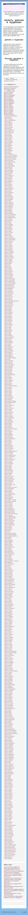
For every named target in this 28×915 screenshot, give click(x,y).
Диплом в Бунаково (8, 740)
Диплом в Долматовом (9, 773)
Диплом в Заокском (8, 811)
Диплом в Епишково (9, 136)
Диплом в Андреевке (9, 122)
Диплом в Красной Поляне (10, 374)
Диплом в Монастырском (10, 287)
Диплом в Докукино (8, 549)
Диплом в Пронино (8, 675)
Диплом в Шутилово (9, 665)
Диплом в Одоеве (8, 815)
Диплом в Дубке (8, 777)
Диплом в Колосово (8, 189)
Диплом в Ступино (8, 648)
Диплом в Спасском (9, 458)
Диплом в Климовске (9, 102)
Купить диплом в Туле (9, 89)
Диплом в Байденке (8, 720)
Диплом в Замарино (9, 611)
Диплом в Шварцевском (9, 129)
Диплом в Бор (7, 531)
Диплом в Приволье (8, 586)
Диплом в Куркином (8, 812)
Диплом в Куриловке (9, 367)
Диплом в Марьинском (9, 356)
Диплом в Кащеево (8, 317)
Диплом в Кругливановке (9, 510)
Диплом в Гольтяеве (9, 573)
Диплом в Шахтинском (9, 131)
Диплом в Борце (8, 530)
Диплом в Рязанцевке (9, 470)
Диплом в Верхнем (8, 602)
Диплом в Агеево (8, 117)
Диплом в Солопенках (9, 658)
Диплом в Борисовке (9, 427)
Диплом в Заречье (8, 609)
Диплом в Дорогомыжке (9, 563)
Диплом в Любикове (8, 218)
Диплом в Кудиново (8, 843)
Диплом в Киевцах (8, 195)
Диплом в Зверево (8, 383)
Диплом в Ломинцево (9, 224)
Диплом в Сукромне (9, 644)
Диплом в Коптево (8, 378)
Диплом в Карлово (8, 309)
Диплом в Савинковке (9, 463)
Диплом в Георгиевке (9, 232)
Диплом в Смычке (8, 243)
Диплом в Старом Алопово (10, 238)
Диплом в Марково (8, 355)
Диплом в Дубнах (8, 809)
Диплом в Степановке (9, 750)
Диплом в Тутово (8, 406)
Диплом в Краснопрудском (10, 850)
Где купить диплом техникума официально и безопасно (11, 87)
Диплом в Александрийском (10, 120)
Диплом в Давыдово (9, 349)
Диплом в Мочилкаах (9, 291)
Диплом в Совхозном (9, 241)
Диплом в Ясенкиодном (9, 626)
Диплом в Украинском (9, 605)
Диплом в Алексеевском (9, 718)
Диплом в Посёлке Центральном (11, 670)
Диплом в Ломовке (8, 714)
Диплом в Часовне (8, 555)
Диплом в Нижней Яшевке (10, 516)
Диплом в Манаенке (8, 498)
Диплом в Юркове (8, 627)
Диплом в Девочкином (9, 772)
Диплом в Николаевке (9, 285)
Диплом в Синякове (8, 460)
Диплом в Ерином (8, 782)
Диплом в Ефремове (9, 100)
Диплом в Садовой (8, 260)
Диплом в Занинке (8, 612)
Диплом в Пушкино (8, 641)
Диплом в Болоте (8, 430)
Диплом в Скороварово (9, 662)
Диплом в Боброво (8, 537)
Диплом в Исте (7, 566)
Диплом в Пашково (8, 277)
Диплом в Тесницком (9, 669)
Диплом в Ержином (8, 783)
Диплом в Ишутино (8, 321)
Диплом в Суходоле (8, 647)
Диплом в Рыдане (8, 467)
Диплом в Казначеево (9, 196)
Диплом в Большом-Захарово (10, 534)
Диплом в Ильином (8, 230)
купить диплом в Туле (13, 35)
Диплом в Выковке (8, 625)
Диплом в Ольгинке (8, 691)
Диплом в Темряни (8, 410)
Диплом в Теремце (8, 409)
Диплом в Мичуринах (9, 207)
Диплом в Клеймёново (9, 522)
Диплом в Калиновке (9, 822)
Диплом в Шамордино (9, 250)
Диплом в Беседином (9, 434)
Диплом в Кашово (8, 306)
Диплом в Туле (7, 800)
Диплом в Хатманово (9, 202)
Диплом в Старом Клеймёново (11, 651)
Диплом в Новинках (8, 595)
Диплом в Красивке (8, 840)
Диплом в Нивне (8, 485)
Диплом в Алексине (8, 92)
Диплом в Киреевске (9, 103)
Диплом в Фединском (9, 342)
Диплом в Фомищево (9, 141)
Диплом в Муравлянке (9, 687)
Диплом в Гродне (8, 334)
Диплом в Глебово (8, 139)
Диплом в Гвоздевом (9, 796)
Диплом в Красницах (9, 707)
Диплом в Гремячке (8, 572)
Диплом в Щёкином (8, 804)
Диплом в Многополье (9, 292)
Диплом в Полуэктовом (9, 476)
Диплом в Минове (8, 495)
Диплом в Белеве (8, 441)
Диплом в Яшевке (8, 606)
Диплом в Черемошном (9, 417)
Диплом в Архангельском (10, 719)
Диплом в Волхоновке (9, 755)
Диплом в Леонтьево (9, 362)
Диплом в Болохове (8, 96)
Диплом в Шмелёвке (9, 462)
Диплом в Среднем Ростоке (10, 455)
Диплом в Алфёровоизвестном (11, 451)
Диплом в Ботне (8, 152)
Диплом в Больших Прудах (10, 161)
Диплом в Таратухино (9, 412)
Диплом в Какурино (8, 316)
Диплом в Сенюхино (9, 255)
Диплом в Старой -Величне (10, 239)
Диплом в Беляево (8, 440)
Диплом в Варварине (9, 620)
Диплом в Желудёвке (9, 616)
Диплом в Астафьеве (9, 445)
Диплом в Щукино (8, 149)
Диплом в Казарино (8, 829)
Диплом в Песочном (9, 477)
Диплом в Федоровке (9, 784)
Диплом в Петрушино (9, 593)
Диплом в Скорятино (9, 248)
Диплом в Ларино (8, 227)
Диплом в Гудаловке (9, 793)
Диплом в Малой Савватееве (10, 214)
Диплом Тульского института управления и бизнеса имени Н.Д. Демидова (14, 871)
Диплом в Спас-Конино (9, 655)
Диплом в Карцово (8, 310)
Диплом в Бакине (8, 444)
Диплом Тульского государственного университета (12, 884)
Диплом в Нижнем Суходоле (10, 517)
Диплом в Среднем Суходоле (10, 652)
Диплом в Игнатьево (9, 324)
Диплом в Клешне (8, 191)
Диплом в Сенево (8, 633)
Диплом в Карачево (8, 313)
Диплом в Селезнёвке (9, 745)
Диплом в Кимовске (8, 790)
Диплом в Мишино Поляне (10, 494)
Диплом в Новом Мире (9, 690)
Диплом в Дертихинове (9, 552)
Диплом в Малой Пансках (10, 216)
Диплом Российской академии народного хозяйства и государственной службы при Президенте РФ (14, 890)
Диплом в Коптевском (9, 702)
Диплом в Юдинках (8, 615)
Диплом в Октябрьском (9, 481)
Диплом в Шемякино (9, 631)
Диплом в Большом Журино (10, 533)
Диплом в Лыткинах (8, 220)
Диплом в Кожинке (8, 837)
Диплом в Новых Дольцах (10, 278)
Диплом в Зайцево (8, 392)
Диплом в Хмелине (8, 803)
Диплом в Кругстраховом (10, 509)
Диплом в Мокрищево (9, 288)
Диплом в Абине (8, 630)
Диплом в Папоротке (9, 693)
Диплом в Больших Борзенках (10, 732)
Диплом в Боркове (8, 426)
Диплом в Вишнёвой (9, 613)
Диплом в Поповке (8, 588)
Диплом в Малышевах (9, 213)
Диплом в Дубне (8, 345)
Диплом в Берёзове (8, 435)
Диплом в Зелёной (8, 391)
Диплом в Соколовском (9, 748)
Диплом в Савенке (8, 465)
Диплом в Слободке (8, 245)
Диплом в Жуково (8, 673)
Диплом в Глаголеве (9, 787)
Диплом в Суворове (8, 109)
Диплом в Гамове (8, 556)
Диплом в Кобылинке (9, 697)
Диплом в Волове (8, 808)
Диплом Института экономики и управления (11, 881)
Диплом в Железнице (9, 676)
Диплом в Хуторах (8, 326)
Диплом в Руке (7, 264)
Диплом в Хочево (8, 331)
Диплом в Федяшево (9, 341)
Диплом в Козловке (8, 839)
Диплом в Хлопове (8, 569)
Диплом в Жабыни (8, 388)
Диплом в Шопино (8, 666)
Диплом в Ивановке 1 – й (9, 583)
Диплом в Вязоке (8, 619)
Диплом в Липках (8, 104)
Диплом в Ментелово (9, 296)
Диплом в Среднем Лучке (10, 456)
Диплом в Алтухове (8, 449)
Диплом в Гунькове (8, 794)
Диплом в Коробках (8, 186)
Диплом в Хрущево (8, 814)
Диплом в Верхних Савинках (10, 401)
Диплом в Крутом (8, 709)
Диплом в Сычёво (8, 643)
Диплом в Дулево (8, 143)
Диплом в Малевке (8, 682)
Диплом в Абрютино (8, 163)
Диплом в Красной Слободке (10, 844)
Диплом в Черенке (8, 761)
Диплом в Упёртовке (9, 752)
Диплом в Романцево (9, 741)
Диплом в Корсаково (9, 704)
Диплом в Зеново (8, 389)
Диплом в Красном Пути (9, 855)
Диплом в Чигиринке (9, 765)
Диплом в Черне (8, 762)
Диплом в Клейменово (9, 192)
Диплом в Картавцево (9, 198)
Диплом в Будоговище (9, 421)
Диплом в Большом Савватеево (11, 156)
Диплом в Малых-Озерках (10, 684)
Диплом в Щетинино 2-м (9, 768)
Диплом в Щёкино (8, 113)
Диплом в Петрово (8, 273)
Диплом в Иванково (8, 320)
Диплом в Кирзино (8, 193)
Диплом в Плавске (8, 106)
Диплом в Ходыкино (8, 330)
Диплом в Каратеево (9, 312)
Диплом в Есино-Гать (9, 786)
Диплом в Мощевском (9, 492)
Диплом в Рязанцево (9, 262)
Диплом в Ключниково (9, 302)
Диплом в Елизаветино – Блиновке (11, 561)
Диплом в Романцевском (9, 743)
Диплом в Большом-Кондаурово (11, 733)
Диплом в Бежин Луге (9, 723)
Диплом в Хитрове (8, 797)
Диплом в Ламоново (9, 363)
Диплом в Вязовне (8, 395)
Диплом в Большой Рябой (10, 729)
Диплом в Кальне (8, 823)
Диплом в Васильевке (9, 604)
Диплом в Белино (8, 722)
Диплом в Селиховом (9, 634)
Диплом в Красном (8, 179)
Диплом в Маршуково (9, 353)
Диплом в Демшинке (9, 145)
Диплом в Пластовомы (9, 591)
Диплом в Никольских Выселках (11, 513)
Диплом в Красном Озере (10, 847)
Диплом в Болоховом (9, 780)
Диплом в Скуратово (9, 661)
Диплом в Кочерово (8, 299)
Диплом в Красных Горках (10, 708)
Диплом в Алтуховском (9, 448)
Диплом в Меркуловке (9, 497)
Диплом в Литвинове (9, 504)
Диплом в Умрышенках (9, 405)
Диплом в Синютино (9, 663)
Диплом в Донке (8, 776)
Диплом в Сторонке (8, 235)
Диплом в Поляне (8, 474)
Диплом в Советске (8, 107)
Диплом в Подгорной (9, 271)
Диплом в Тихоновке (9, 668)
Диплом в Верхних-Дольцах (10, 402)
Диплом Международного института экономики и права (12, 894)
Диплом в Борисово (8, 153)
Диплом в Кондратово (9, 380)
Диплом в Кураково (8, 369)
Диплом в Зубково (8, 384)
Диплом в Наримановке (9, 488)
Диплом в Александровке (10, 166)
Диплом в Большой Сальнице (10, 730)
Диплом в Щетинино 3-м (9, 766)
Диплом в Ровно (8, 266)
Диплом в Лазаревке (9, 225)
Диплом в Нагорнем (8, 490)
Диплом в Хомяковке (9, 805)
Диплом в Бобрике (8, 433)
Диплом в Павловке (8, 529)
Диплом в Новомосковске (10, 524)
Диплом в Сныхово (8, 242)
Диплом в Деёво (8, 146)
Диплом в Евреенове (9, 559)
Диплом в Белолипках (9, 171)
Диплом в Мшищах (8, 686)
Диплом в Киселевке (9, 303)
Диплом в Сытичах (8, 413)
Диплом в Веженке (8, 399)
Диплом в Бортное (8, 734)
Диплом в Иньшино (8, 135)
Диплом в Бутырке (8, 419)
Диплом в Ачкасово (8, 715)
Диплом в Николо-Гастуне (10, 284)
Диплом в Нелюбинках (9, 203)
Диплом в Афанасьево (9, 164)
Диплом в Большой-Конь (9, 736)
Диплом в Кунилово (8, 370)
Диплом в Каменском (9, 826)
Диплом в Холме (8, 328)
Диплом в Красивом (8, 373)
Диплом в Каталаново (9, 305)
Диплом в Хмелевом (9, 798)
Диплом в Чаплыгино (9, 716)
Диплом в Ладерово (8, 177)
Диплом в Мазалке (8, 209)
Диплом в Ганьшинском (9, 337)
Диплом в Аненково (8, 599)
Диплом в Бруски (8, 739)
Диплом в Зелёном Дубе (9, 608)
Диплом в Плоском (8, 590)
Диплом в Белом (8, 538)
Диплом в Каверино (8, 828)
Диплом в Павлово (8, 527)
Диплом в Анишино (8, 124)
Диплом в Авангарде (9, 170)
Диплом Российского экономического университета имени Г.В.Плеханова (13, 878)
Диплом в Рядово (8, 263)
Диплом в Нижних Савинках (10, 282)
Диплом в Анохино (8, 387)
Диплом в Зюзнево (8, 381)
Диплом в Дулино (8, 344)
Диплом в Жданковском (9, 757)
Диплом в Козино (8, 376)
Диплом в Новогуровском (10, 520)
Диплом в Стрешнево (9, 416)
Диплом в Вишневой (9, 398)
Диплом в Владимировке (9, 754)
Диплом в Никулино (8, 515)
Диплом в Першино (8, 594)
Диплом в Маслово (8, 298)
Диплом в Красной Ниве (9, 841)
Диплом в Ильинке (8, 567)
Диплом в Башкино (8, 442)
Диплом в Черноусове (9, 764)
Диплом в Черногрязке (9, 351)
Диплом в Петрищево (9, 274)
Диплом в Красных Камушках (10, 851)
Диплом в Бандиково (9, 541)
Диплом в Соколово (8, 659)
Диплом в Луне (7, 359)
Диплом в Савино (8, 636)
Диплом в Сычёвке (8, 623)
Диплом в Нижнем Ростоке (10, 484)
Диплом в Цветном (8, 769)
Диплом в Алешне (8, 121)
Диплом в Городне (8, 231)
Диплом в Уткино (8, 403)
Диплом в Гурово (8, 174)
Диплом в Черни (8, 821)
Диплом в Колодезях (9, 700)
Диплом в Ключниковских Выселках (12, 300)
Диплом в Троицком (8, 622)
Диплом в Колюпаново (9, 188)
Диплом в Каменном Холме (10, 825)
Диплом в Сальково (8, 259)
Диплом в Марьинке (8, 210)
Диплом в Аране (8, 598)
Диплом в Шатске (8, 134)
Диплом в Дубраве (8, 562)
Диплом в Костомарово (9, 834)
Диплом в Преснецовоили (10, 587)
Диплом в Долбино (8, 348)
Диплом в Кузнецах (8, 178)
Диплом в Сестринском (9, 252)
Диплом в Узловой (8, 801)
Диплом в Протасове (9, 472)
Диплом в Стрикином (9, 453)
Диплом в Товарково (9, 751)
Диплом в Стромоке (8, 618)
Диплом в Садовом (8, 466)
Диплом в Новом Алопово (10, 280)
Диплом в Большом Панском (10, 157)
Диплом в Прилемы (8, 473)
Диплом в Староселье (9, 236)
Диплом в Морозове (8, 206)
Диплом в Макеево (8, 352)
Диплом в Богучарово (9, 160)
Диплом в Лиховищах (9, 360)
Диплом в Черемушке (9, 759)
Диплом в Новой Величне (10, 281)
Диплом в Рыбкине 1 (9, 469)
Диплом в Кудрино (8, 371)
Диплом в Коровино (8, 185)
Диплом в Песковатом (9, 275)
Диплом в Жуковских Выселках (11, 385)
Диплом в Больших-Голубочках (11, 535)
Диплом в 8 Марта (8, 601)
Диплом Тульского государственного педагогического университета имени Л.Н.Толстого (13, 875)
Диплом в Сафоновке (9, 744)
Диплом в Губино (8, 332)
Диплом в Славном (8, 818)
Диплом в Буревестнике (9, 547)
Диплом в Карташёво (9, 199)
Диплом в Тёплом (8, 819)
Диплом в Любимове (9, 502)
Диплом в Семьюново (9, 256)
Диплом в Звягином (8, 629)
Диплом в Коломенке (9, 832)
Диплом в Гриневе (8, 791)
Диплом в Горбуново (9, 335)
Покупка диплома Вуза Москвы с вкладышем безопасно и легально (12, 869)
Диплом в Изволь (8, 200)
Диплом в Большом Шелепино (11, 154)
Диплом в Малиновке (9, 683)
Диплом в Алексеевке (9, 452)
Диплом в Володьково (9, 396)
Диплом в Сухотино (8, 645)
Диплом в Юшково (8, 394)
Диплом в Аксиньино (9, 118)
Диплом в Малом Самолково (10, 357)
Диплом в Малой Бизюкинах (10, 217)
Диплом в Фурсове (8, 558)
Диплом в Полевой (8, 270)
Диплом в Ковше (8, 182)
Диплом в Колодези (8, 577)
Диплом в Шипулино (9, 747)
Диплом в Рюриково (8, 640)
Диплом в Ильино (8, 323)
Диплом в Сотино (8, 656)
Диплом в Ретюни (8, 267)
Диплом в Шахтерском (9, 132)
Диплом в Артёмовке (9, 446)
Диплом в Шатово (8, 128)
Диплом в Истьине (8, 565)
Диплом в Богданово (9, 679)
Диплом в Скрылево (9, 246)
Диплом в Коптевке (8, 701)
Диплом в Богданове (9, 431)
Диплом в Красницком (9, 705)
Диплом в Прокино (8, 268)
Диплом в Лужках (8, 221)
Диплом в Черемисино (9, 758)
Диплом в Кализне (8, 314)
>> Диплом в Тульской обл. (10, 116)
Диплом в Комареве (8, 576)
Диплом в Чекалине (8, 111)
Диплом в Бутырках (8, 545)
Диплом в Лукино (8, 223)
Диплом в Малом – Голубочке (10, 499)
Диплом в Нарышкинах (9, 205)
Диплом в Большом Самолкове (11, 428)
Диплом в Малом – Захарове (10, 501)
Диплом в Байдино (8, 542)
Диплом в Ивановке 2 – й (9, 581)
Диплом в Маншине (8, 211)
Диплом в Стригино (8, 650)
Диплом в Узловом (8, 110)
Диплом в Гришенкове (9, 570)
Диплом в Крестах (8, 857)
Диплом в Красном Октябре (10, 854)
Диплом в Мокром (8, 491)
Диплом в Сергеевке (9, 253)
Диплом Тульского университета (11, 867)
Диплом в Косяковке (9, 836)
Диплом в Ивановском (9, 580)
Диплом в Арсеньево (9, 597)
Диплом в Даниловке (9, 147)
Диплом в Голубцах (8, 168)
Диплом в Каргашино (9, 228)
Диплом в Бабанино (8, 677)
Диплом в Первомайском (10, 478)
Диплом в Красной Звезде (10, 846)
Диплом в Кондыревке (9, 833)
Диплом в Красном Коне (9, 853)
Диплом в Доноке (8, 775)
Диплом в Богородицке (9, 95)
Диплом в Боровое (8, 423)
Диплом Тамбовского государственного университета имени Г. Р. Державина (13, 896)
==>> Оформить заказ (9, 91)
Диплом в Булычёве (9, 420)
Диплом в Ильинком (9, 816)
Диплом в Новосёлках (9, 519)
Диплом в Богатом (8, 726)
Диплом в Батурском (9, 540)
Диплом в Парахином (9, 480)
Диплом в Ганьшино (8, 338)
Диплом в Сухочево (8, 415)
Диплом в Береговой (9, 437)
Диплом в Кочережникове (10, 579)
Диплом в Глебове (8, 789)
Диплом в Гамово (8, 339)
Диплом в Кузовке (8, 711)
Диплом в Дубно (8, 234)
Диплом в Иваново (8, 319)
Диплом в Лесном (8, 712)
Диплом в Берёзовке (9, 173)
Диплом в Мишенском (9, 294)
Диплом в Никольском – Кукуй (11, 487)
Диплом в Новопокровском (10, 688)
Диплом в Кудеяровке (9, 508)
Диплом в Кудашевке (9, 181)
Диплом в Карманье (8, 307)
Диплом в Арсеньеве (9, 807)
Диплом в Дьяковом (8, 779)
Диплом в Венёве (8, 98)
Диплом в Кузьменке (9, 506)
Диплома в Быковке (8, 544)
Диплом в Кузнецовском (9, 364)
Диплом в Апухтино (8, 125)
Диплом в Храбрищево (9, 175)
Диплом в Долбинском (9, 346)
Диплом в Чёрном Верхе (9, 554)
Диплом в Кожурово (8, 377)
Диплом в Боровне (8, 424)
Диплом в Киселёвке (9, 680)
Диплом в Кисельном (9, 830)
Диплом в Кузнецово (9, 366)
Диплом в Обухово (8, 526)
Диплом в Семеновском (9, 257)
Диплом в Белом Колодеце (10, 438)
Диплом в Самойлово (9, 637)
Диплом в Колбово (8, 698)
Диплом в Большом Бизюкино (10, 159)
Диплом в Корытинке (9, 574)
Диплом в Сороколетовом (10, 459)
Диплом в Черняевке (9, 127)
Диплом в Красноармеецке (10, 584)
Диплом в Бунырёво (9, 150)
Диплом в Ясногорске (9, 114)
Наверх (24, 912)
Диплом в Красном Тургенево (10, 848)
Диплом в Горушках (8, 138)
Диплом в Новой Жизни (9, 523)
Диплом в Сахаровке (9, 638)
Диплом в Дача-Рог (8, 771)
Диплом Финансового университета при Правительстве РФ (13, 887)
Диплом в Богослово (9, 727)
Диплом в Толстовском (9, 408)
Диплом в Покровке (8, 694)
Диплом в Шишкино (8, 249)
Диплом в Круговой (8, 858)
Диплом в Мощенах (8, 289)
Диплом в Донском (8, 99)
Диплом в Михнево (8, 295)
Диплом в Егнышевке (9, 142)
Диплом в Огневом (8, 483)
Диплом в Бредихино (9, 737)
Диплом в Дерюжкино (9, 551)
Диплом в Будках (8, 548)
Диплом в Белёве (8, 93)
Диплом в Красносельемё (10, 512)
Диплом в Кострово (8, 184)
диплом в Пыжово (8, 695)
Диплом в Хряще (8, 327)
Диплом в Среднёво (8, 654)
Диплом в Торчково (8, 672)
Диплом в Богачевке (9, 725)
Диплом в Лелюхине (9, 505)
